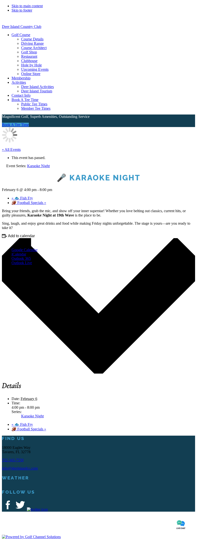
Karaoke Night (32, 416)
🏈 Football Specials (29, 203)
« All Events (11, 149)
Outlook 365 (21, 258)
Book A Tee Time (15, 125)
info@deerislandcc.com (20, 468)
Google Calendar (24, 250)
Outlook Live (22, 263)
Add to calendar (21, 236)
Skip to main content (27, 6)
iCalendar (19, 254)
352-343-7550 (13, 460)
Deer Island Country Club (21, 27)
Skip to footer (22, 10)
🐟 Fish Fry (22, 198)
